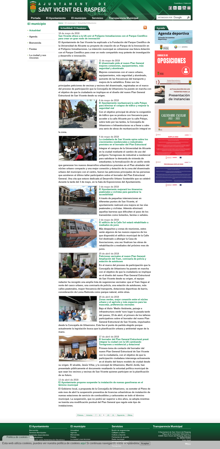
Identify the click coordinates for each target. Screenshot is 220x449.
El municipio (78, 18)
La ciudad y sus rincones (37, 56)
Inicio (60, 23)
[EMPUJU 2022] (173, 158)
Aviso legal (186, 440)
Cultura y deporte (118, 435)
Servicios (97, 18)
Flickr (180, 8)
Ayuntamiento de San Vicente (62, 8)
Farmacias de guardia (120, 437)
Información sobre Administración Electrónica (47, 440)
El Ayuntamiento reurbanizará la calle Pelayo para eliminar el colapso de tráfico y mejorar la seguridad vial (124, 105)
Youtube (184, 8)
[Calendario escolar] (173, 131)
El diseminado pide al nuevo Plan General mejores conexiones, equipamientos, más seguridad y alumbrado (121, 66)
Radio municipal (118, 439)
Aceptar (145, 443)
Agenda (33, 36)
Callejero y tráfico (118, 432)
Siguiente (121, 415)
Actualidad (35, 30)
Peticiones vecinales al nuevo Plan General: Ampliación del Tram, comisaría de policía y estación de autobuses (122, 259)
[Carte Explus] (173, 186)
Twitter (175, 8)
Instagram (189, 8)
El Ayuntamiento (56, 18)
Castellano (178, 3)
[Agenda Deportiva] (173, 49)
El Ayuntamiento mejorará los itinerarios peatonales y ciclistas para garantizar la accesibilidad (120, 192)
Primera (80, 415)
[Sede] (173, 104)
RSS (145, 27)
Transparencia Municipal (123, 18)
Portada (35, 18)
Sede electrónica (36, 437)
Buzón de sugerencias (121, 430)
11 (113, 415)
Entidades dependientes (39, 435)
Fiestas (33, 49)
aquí (83, 443)
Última (130, 415)
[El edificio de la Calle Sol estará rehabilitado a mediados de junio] (77, 247)
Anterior (89, 415)
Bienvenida (35, 43)
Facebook (170, 8)
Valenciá (187, 3)
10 (108, 415)
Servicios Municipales (37, 432)
